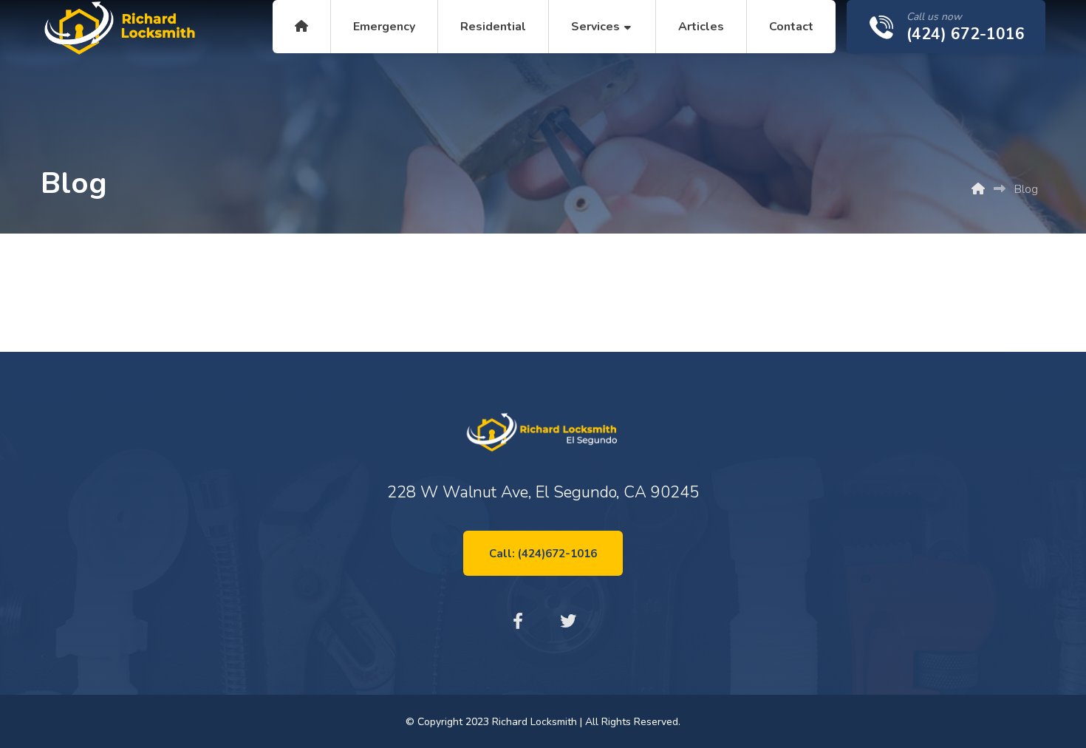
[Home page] (978, 189)
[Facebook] (518, 621)
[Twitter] (568, 621)
